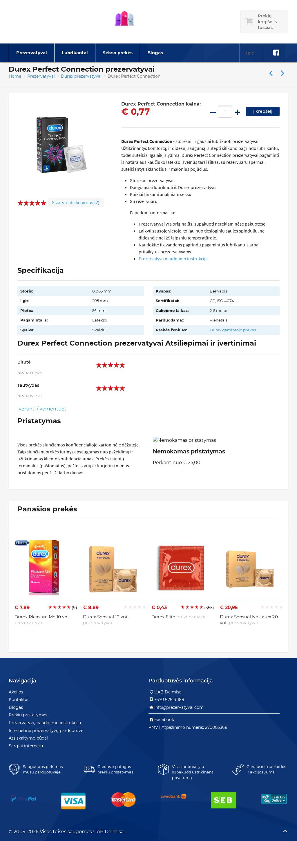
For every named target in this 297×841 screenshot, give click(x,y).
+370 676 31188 (169, 699)
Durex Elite (178, 617)
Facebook (164, 719)
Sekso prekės (118, 52)
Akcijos (16, 692)
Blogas (155, 52)
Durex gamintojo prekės (233, 330)
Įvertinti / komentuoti (42, 409)
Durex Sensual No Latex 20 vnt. (249, 619)
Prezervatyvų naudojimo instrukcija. (174, 258)
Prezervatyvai (31, 52)
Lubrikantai (75, 52)
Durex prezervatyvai (82, 76)
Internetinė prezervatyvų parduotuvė (46, 730)
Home (15, 76)
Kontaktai (18, 699)
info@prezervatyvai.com (179, 707)
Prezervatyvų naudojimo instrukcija (45, 722)
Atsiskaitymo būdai (28, 738)
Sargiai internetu (26, 746)
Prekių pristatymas (28, 715)
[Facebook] (276, 52)
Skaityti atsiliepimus (75, 202)
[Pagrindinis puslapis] (124, 21)
